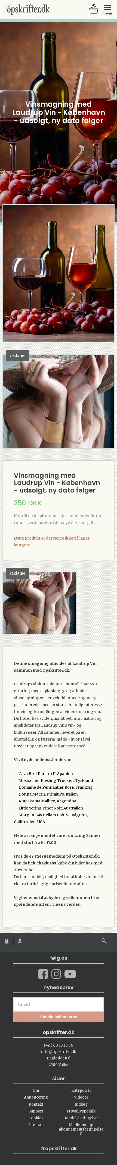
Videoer (81, 1097)
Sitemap (36, 1125)
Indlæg (81, 1104)
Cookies (36, 1118)
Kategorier (81, 1090)
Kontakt (36, 1104)
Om (36, 1090)
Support (36, 1111)
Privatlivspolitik (81, 1111)
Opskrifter (27, 9)
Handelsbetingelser (81, 1118)
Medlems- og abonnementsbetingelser (81, 1129)
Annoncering (36, 1097)
